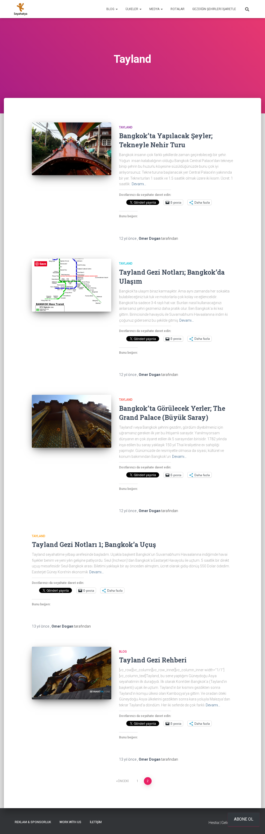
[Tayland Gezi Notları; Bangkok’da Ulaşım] (71, 285)
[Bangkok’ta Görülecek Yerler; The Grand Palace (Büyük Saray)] (71, 421)
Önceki (123, 781)
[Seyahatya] (20, 9)
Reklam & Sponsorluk (33, 822)
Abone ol (243, 819)
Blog (110, 9)
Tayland (125, 127)
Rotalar (178, 9)
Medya (154, 9)
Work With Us (70, 822)
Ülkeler (132, 9)
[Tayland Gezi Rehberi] (71, 673)
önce (128, 238)
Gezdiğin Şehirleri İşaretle (214, 9)
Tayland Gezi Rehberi (153, 660)
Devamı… (139, 184)
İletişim (96, 822)
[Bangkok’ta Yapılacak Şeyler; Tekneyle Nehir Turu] (71, 148)
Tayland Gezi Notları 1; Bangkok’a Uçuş (94, 544)
